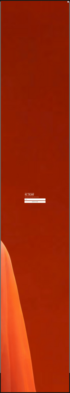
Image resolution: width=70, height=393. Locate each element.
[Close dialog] (68, 2)
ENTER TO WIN (35, 201)
